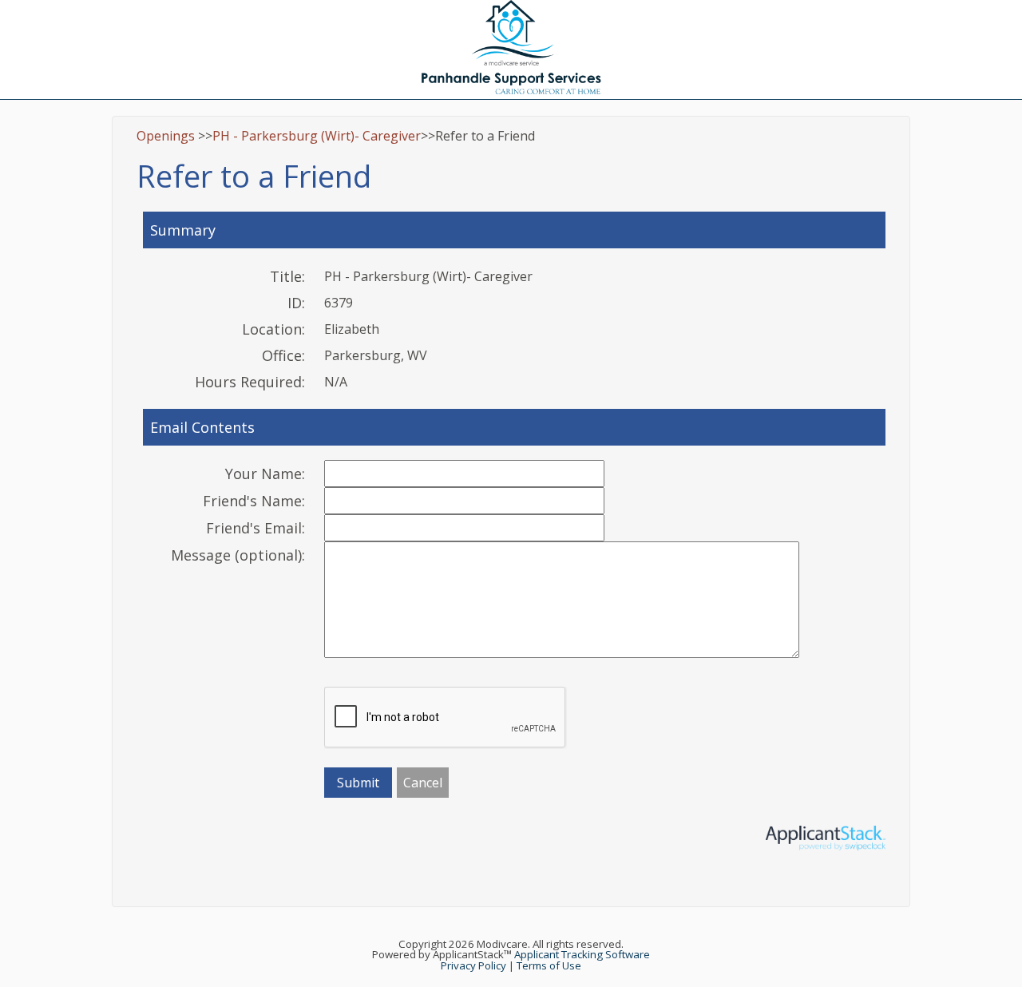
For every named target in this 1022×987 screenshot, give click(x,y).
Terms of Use (549, 965)
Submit (358, 782)
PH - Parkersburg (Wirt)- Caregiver (316, 136)
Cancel (422, 782)
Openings (166, 136)
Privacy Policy (473, 965)
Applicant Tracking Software (582, 954)
